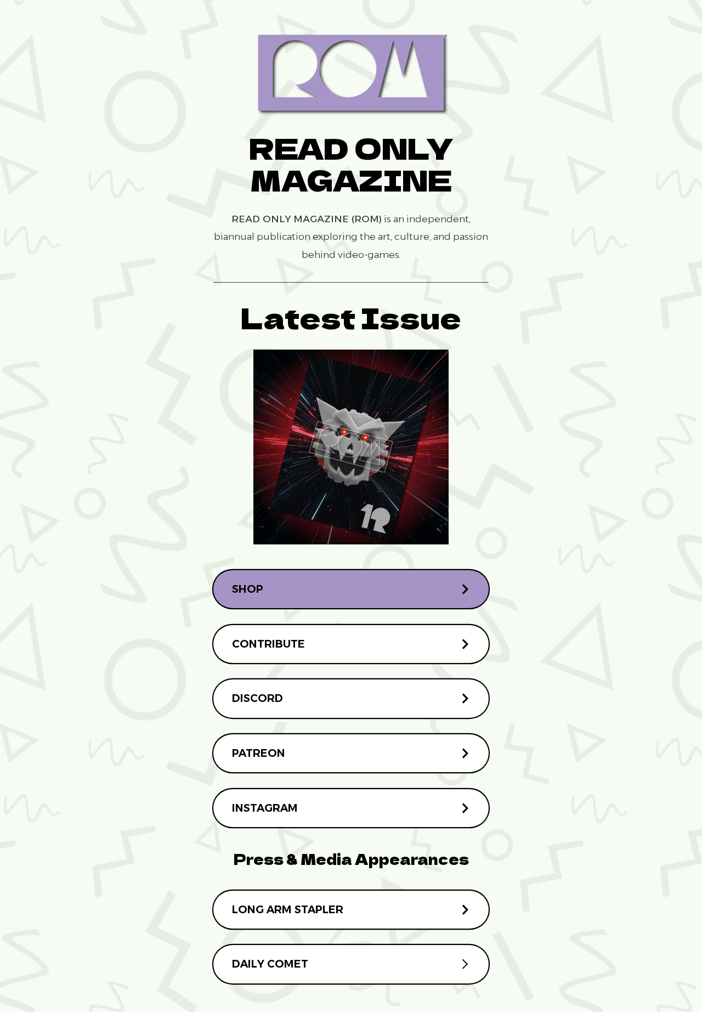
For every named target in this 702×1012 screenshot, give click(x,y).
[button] (351, 589)
